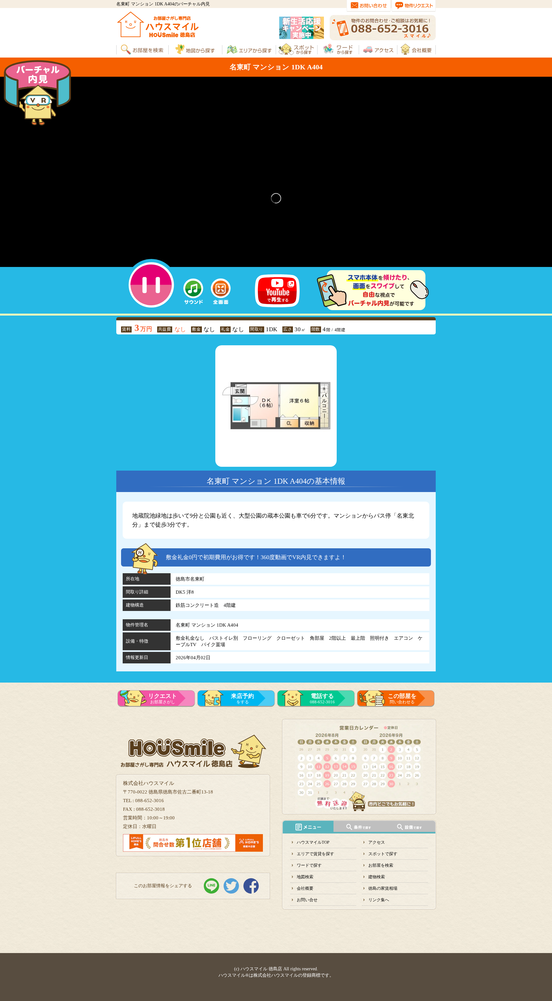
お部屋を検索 (380, 865)
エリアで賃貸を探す (315, 853)
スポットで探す (382, 853)
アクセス (376, 842)
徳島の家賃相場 (382, 888)
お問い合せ (307, 899)
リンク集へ (378, 899)
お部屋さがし (162, 698)
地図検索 (305, 876)
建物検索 (376, 876)
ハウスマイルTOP (313, 842)
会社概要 (305, 888)
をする (242, 698)
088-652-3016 (322, 698)
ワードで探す (309, 865)
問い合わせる (402, 698)
